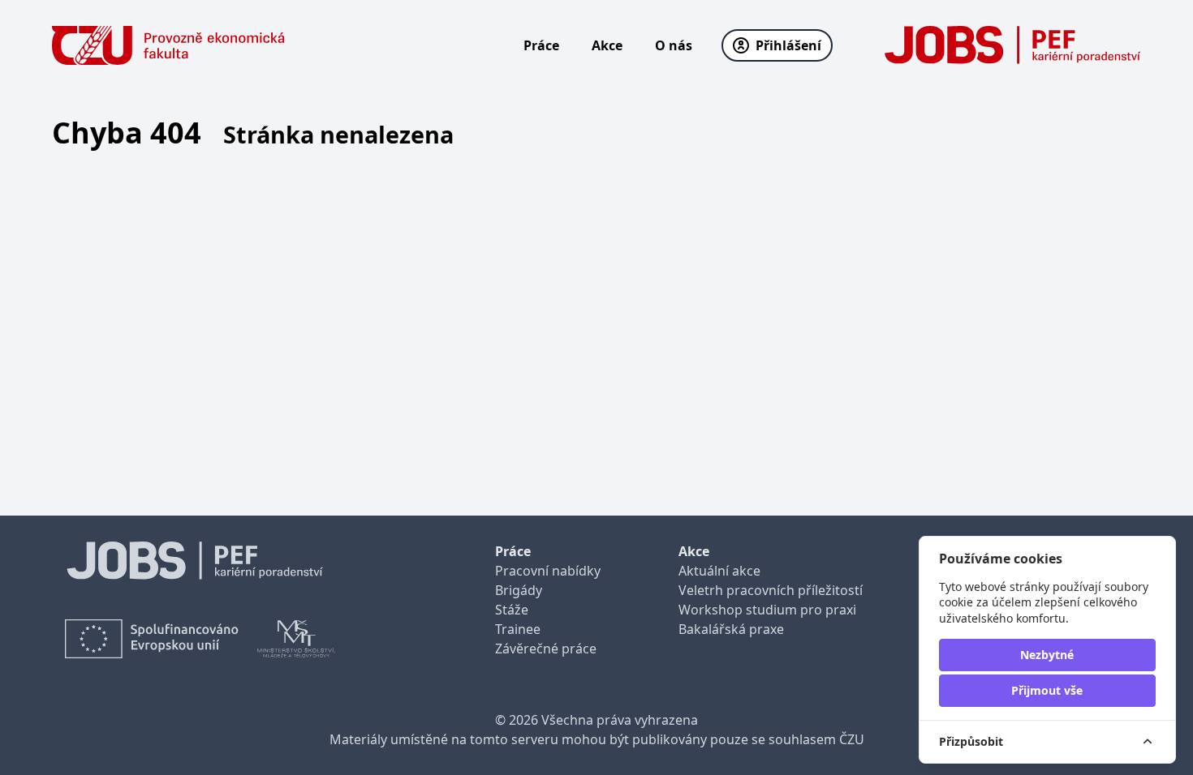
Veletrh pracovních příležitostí (770, 590)
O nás (673, 45)
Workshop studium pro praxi (767, 610)
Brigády (518, 590)
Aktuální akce (719, 571)
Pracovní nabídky (548, 571)
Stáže (511, 610)
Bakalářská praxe (731, 629)
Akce (607, 45)
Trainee (518, 629)
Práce (541, 45)
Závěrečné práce (545, 648)
